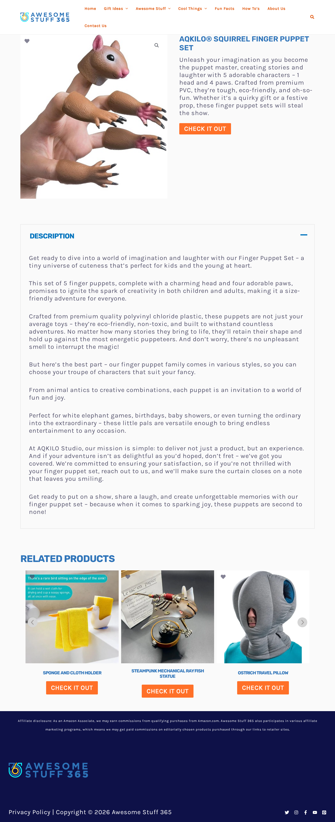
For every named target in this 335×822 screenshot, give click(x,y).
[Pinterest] (324, 812)
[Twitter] (287, 812)
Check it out (205, 128)
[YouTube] (315, 812)
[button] (312, 17)
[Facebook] (305, 812)
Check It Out (72, 688)
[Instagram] (296, 812)
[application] (125, 8)
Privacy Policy (30, 812)
